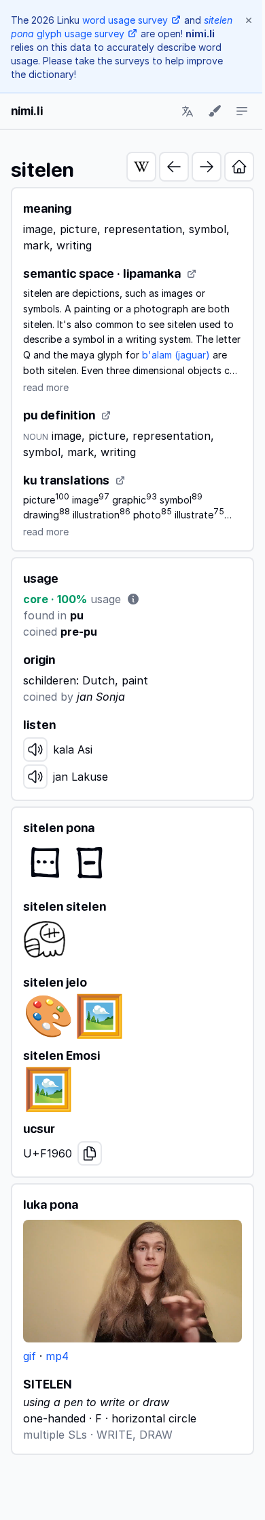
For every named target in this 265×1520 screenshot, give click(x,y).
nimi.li (27, 111)
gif (29, 1356)
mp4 (57, 1356)
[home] (239, 167)
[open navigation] (242, 111)
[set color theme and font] (214, 111)
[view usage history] (133, 599)
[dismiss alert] (249, 20)
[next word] (207, 167)
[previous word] (174, 167)
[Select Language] (187, 111)
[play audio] (35, 749)
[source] (191, 274)
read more (46, 387)
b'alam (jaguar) (176, 355)
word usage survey (125, 20)
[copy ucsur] (89, 1153)
